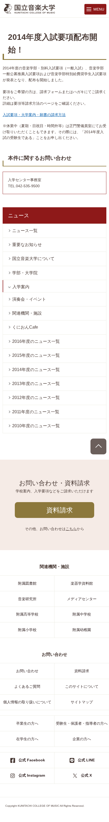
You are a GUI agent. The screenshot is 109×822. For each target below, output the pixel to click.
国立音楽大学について (33, 258)
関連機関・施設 (27, 313)
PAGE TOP (98, 446)
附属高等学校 (27, 614)
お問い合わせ (27, 671)
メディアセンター (82, 599)
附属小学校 (27, 630)
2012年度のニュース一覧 (36, 397)
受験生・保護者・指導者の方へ (82, 723)
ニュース (18, 215)
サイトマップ (82, 702)
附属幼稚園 (81, 630)
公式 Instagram (32, 775)
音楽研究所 (27, 599)
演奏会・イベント (29, 299)
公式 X (86, 775)
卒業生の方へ (27, 723)
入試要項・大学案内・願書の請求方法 (34, 115)
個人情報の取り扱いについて (27, 702)
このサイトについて (81, 686)
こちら (71, 529)
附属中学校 (81, 614)
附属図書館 (27, 583)
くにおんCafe (25, 327)
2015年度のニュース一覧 (36, 355)
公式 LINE (86, 760)
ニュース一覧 (25, 230)
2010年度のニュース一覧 (36, 426)
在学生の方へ (27, 739)
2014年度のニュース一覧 (36, 369)
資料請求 (59, 510)
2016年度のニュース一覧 (36, 341)
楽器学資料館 (82, 583)
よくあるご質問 (27, 686)
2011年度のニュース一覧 (35, 412)
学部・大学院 (25, 273)
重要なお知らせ (27, 244)
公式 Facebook (32, 760)
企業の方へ (81, 739)
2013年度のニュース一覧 (36, 383)
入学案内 (20, 287)
